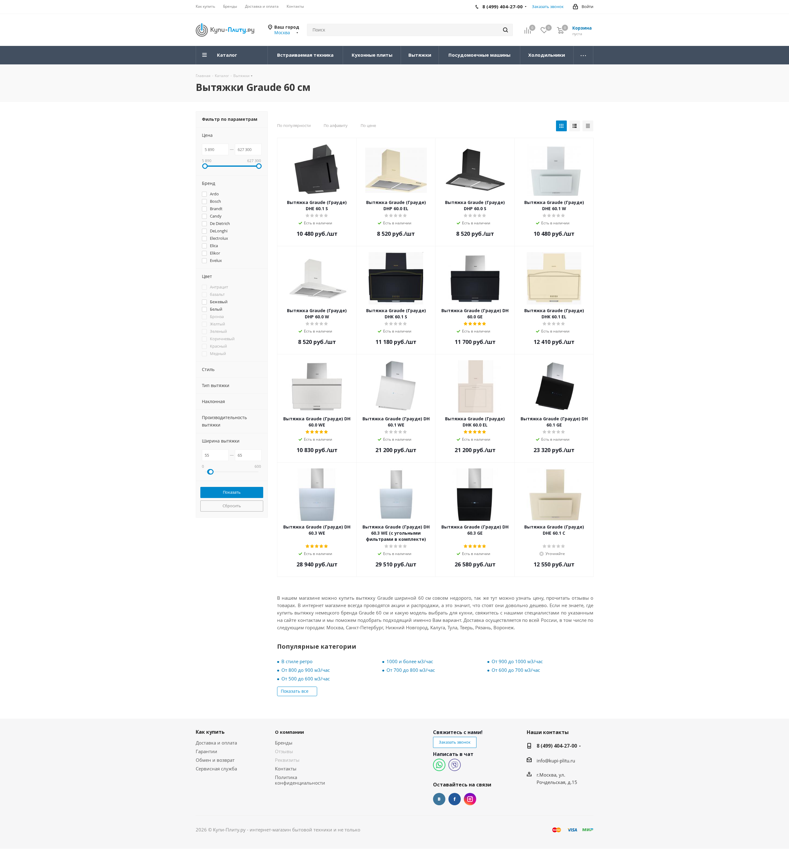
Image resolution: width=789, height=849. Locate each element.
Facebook (454, 799)
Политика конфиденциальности (300, 780)
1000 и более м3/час (409, 661)
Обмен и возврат (215, 760)
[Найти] (505, 30)
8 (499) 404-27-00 (557, 745)
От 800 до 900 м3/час (305, 670)
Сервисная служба (216, 768)
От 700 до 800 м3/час (410, 670)
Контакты (285, 768)
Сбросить (232, 505)
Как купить (210, 732)
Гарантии (206, 751)
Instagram (470, 799)
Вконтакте (439, 799)
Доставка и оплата (216, 743)
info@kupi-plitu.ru (556, 760)
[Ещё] (583, 55)
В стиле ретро (297, 661)
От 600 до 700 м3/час (516, 670)
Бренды (283, 743)
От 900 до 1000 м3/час (517, 661)
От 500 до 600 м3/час (305, 679)
